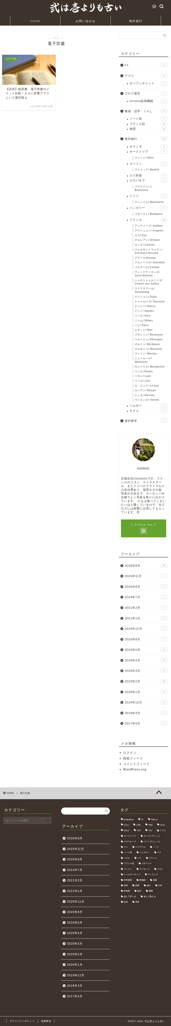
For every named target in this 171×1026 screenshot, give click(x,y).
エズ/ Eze (141, 235)
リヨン (160, 869)
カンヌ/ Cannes (145, 244)
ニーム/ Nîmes (144, 320)
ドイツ (147, 195)
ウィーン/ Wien (144, 157)
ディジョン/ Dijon (146, 296)
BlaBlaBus (129, 819)
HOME (35, 21)
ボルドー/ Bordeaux (147, 344)
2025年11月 (145, 576)
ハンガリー (147, 207)
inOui (126, 825)
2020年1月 (145, 692)
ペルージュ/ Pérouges (149, 339)
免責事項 (46, 1021)
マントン (128, 869)
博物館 (142, 880)
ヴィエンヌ (153, 874)
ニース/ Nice (143, 315)
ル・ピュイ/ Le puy (147, 385)
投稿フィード (133, 758)
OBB (150, 825)
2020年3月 (145, 670)
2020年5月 (145, 649)
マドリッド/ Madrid (147, 169)
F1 (145, 65)
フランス (147, 219)
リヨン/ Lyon (143, 376)
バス (159, 852)
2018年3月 (145, 713)
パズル (127, 858)
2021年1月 (145, 618)
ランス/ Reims (144, 371)
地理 (147, 128)
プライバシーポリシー (22, 1021)
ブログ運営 (145, 93)
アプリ (145, 75)
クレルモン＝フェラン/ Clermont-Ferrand (149, 251)
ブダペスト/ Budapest (148, 213)
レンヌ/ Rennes (145, 395)
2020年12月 (145, 628)
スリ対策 (147, 175)
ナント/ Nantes (144, 310)
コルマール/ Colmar (147, 267)
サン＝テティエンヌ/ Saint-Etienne (147, 274)
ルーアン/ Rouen (145, 390)
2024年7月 (145, 597)
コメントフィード (136, 764)
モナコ (147, 410)
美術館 (127, 891)
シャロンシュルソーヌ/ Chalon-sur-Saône (149, 282)
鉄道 (126, 902)
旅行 (149, 885)
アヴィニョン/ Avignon (149, 230)
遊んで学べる (130, 896)
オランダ (147, 146)
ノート (156, 847)
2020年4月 (145, 660)
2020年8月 (145, 639)
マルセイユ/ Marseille (148, 349)
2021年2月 (145, 607)
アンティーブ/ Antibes (149, 225)
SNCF (126, 830)
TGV (150, 830)
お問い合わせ (85, 21)
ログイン (129, 752)
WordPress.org (134, 769)
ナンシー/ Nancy (145, 306)
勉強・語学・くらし (145, 111)
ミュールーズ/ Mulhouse (143, 360)
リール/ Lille (142, 380)
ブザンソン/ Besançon (149, 334)
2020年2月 (145, 681)
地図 (155, 880)
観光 (139, 891)
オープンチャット (147, 83)
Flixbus (154, 819)
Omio (162, 825)
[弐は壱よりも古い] (85, 12)
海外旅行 (135, 21)
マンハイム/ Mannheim (149, 202)
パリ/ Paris (142, 325)
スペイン (147, 163)
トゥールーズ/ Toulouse (150, 301)
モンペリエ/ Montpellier (150, 366)
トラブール (140, 847)
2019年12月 (145, 702)
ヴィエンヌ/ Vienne (147, 399)
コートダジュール (151, 841)
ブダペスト (146, 863)
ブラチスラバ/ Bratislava (143, 188)
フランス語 (147, 123)
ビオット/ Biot (143, 329)
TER (139, 830)
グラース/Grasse (145, 257)
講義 (151, 891)
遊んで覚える (149, 896)
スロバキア (147, 180)
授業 (137, 885)
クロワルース (130, 841)
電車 (137, 902)
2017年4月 (145, 723)
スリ (126, 847)
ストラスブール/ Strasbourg (145, 290)
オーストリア (147, 151)
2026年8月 (145, 565)
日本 (160, 885)
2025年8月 (145, 586)
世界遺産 (128, 880)
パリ (139, 858)
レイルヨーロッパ (132, 874)
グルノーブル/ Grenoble (150, 262)
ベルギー (147, 405)
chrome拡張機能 (147, 101)
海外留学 (145, 420)
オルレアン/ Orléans (147, 239)
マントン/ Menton (146, 353)
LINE (138, 825)
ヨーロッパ (144, 869)
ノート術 (147, 118)
